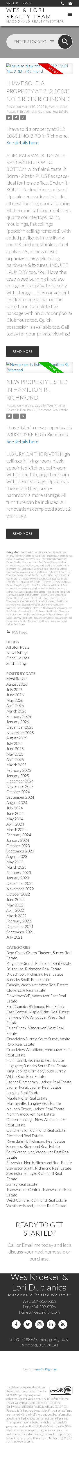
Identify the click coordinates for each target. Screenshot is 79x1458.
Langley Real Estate (35, 591)
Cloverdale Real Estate (25, 990)
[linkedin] (51, 1324)
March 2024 (16, 829)
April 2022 (15, 910)
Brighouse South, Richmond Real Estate (26, 555)
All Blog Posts (17, 647)
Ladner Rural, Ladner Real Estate (33, 1087)
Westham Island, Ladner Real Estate (36, 1205)
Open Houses (17, 658)
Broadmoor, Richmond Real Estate (44, 111)
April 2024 (15, 824)
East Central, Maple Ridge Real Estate (47, 568)
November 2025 (20, 732)
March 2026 (16, 711)
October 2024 (18, 791)
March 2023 (16, 867)
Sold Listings (16, 663)
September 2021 (20, 932)
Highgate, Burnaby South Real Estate (36, 1065)
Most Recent (17, 678)
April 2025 (15, 759)
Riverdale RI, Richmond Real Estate (46, 604)
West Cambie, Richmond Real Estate (32, 621)
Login (27, 3)
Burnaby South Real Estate (28, 979)
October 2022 (18, 894)
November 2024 (20, 786)
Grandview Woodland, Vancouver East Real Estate (43, 578)
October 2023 (18, 845)
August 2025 (16, 738)
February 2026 (18, 716)
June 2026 (15, 695)
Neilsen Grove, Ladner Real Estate (35, 1109)
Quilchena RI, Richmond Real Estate (50, 601)
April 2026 (15, 705)
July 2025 (14, 743)
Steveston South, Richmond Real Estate (38, 1168)
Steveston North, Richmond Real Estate (38, 611)
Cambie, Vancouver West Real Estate (32, 562)
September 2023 (20, 851)
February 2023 (18, 872)
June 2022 (15, 899)
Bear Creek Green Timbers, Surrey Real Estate (43, 552)
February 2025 (18, 770)
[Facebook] (16, 1324)
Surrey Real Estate (23, 617)
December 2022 (20, 883)
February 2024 (18, 835)
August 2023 (16, 856)
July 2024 (14, 808)
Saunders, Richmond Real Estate (22, 607)
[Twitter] (27, 1324)
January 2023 (17, 878)
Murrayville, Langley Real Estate (22, 594)
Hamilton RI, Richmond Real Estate (44, 410)
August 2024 (16, 802)
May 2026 (14, 700)
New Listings (17, 652)
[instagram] (39, 1324)
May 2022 (14, 905)
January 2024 (17, 840)
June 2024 (15, 813)
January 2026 (17, 721)
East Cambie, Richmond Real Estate (35, 1006)
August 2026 (16, 684)
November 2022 (20, 889)
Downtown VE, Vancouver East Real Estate (35, 565)
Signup (12, 3)
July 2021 (14, 937)
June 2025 (15, 748)
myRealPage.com (46, 1369)
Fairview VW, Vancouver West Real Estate (27, 572)
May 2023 (14, 862)
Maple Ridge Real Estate (59, 591)
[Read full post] (39, 71)
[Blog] (62, 1324)
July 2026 (14, 689)
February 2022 (18, 921)
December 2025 (20, 727)
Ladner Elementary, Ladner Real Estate (33, 588)
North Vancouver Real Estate (28, 598)
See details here (22, 142)
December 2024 (20, 781)
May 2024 (14, 819)
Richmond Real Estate (17, 604)
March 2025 (16, 765)
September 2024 (20, 797)
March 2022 (16, 915)
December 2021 (20, 926)
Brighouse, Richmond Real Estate (33, 969)
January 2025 (17, 776)
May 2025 (14, 754)
